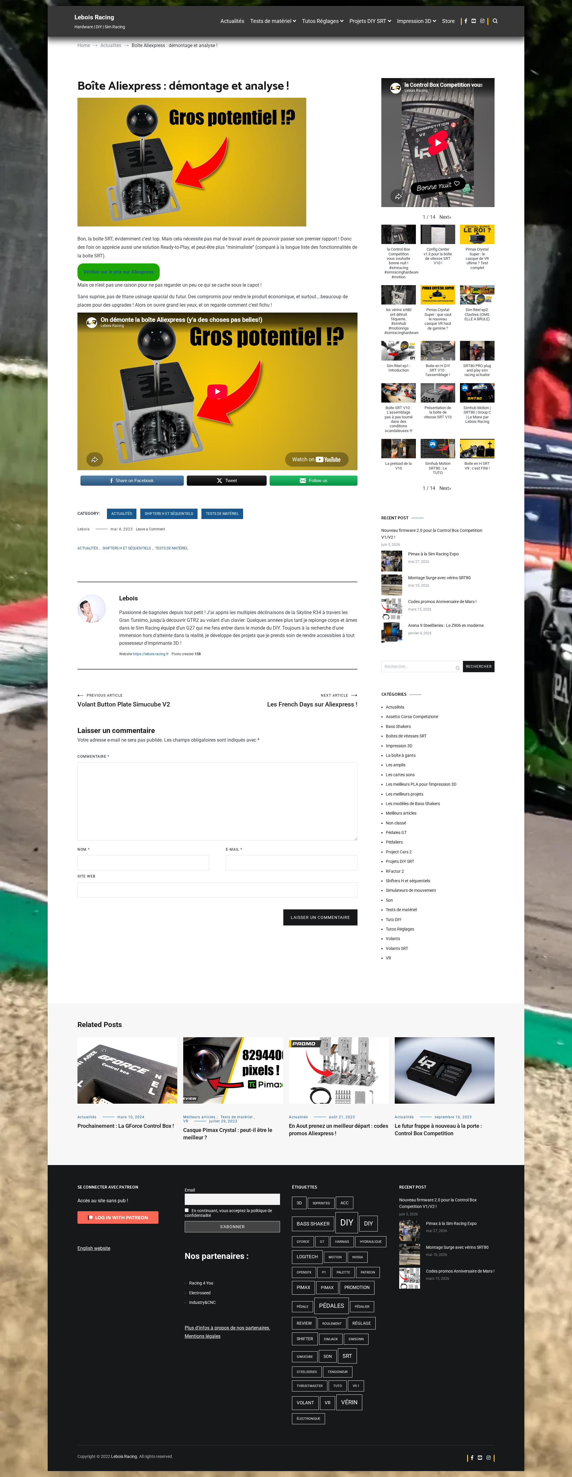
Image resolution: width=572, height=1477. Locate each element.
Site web (86, 876)
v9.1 (356, 1386)
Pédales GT (396, 832)
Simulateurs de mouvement (411, 890)
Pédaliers (394, 842)
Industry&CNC (202, 1302)
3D (299, 1202)
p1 (324, 1272)
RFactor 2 (395, 871)
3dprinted (321, 1203)
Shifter (305, 1338)
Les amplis (395, 764)
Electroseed (200, 1292)
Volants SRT (397, 948)
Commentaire (93, 756)
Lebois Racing (94, 17)
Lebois (83, 529)
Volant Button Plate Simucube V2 (123, 700)
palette (343, 1272)
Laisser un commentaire (320, 917)
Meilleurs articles (401, 813)
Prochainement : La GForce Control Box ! (125, 1126)
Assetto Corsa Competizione (412, 716)
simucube (305, 1357)
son (328, 1356)
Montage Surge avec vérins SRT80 (439, 577)
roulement (332, 1324)
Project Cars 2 (399, 851)
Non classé (396, 823)
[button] (445, 217)
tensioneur (338, 1372)
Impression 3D (414, 21)
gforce (303, 1242)
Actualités (232, 21)
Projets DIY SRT (367, 21)
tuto (337, 1386)
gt (322, 1242)
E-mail (234, 849)
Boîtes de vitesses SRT (406, 736)
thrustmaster (310, 1386)
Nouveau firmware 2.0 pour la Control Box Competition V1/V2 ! (431, 533)
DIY (346, 1222)
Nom (83, 849)
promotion (357, 1287)
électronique (308, 1419)
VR (388, 958)
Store (448, 21)
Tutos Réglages (320, 21)
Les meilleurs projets (404, 794)
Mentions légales (202, 1336)
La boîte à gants (401, 755)
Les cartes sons (400, 774)
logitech (307, 1256)
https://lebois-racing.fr (151, 654)
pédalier (362, 1307)
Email (190, 1190)
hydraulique (371, 1242)
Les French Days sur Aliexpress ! (312, 700)
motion (335, 1257)
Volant (305, 1402)
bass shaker (313, 1224)
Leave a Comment (150, 529)
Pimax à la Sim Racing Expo (433, 554)
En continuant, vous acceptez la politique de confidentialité (228, 1213)
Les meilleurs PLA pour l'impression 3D (421, 784)
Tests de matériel (270, 21)
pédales (331, 1305)
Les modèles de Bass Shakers (413, 803)
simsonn (356, 1339)
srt (347, 1356)
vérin (349, 1402)
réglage (361, 1323)
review (304, 1323)
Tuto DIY (393, 919)
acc (345, 1202)
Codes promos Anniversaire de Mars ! (442, 601)
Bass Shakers (398, 726)
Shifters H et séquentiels (169, 514)
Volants (393, 938)
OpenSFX (304, 1272)
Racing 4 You (201, 1283)
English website (93, 1248)
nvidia (357, 1257)
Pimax (303, 1287)
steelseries (307, 1372)
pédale (302, 1307)
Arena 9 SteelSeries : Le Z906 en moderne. (446, 625)
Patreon (368, 1272)
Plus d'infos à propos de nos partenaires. (227, 1328)
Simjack (331, 1339)
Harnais (342, 1242)
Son (389, 900)
